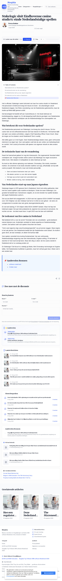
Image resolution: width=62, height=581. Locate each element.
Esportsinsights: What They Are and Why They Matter (16, 564)
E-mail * (34, 298)
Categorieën (26, 6)
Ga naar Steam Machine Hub (10, 473)
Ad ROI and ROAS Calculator (9, 546)
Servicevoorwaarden (44, 321)
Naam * (4, 298)
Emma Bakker (13, 23)
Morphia (5, 530)
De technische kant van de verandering (15, 90)
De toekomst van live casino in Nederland (16, 95)
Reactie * (4, 305)
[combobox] (42, 39)
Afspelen (28, 39)
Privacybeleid (34, 321)
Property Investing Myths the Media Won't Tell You (16, 477)
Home (20, 6)
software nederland (15, 264)
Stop (36, 39)
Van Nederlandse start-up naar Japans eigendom (18, 93)
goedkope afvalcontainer (38, 564)
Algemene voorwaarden (38, 546)
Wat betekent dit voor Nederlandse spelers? (17, 87)
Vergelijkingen (37, 6)
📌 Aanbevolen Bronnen (11, 98)
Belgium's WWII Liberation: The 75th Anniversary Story (17, 475)
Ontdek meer (13, 267)
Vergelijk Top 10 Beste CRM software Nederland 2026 (34, 558)
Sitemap (34, 548)
